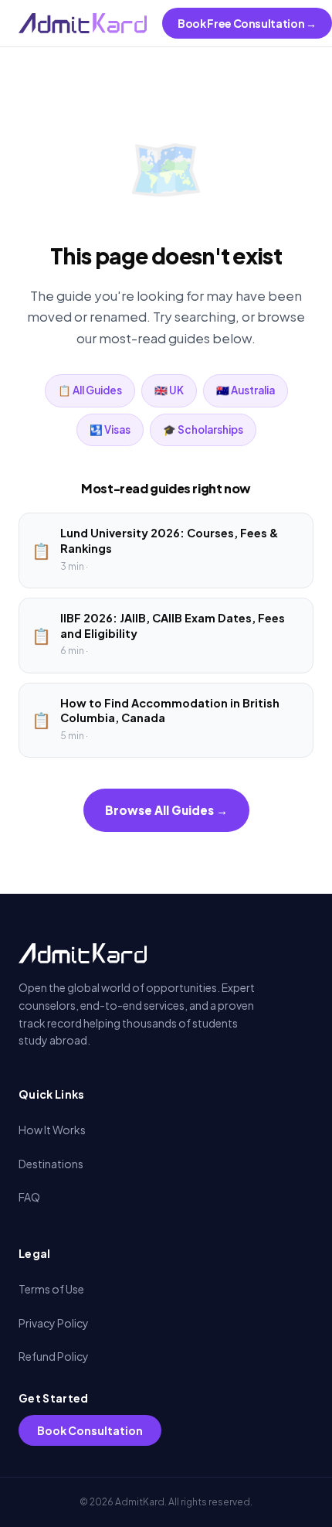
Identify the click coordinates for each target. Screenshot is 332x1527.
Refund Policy (54, 1356)
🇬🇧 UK (169, 390)
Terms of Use (51, 1289)
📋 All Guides (90, 390)
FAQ (29, 1197)
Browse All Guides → (166, 810)
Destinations (51, 1164)
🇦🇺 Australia (245, 390)
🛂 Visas (110, 429)
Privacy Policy (54, 1323)
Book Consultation (90, 1430)
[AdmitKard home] (83, 23)
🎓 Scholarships (203, 429)
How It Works (52, 1130)
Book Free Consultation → (247, 23)
